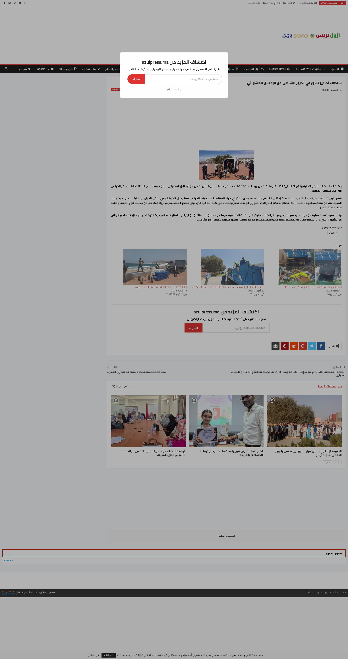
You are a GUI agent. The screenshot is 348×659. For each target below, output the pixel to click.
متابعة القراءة (174, 89)
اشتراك (136, 78)
